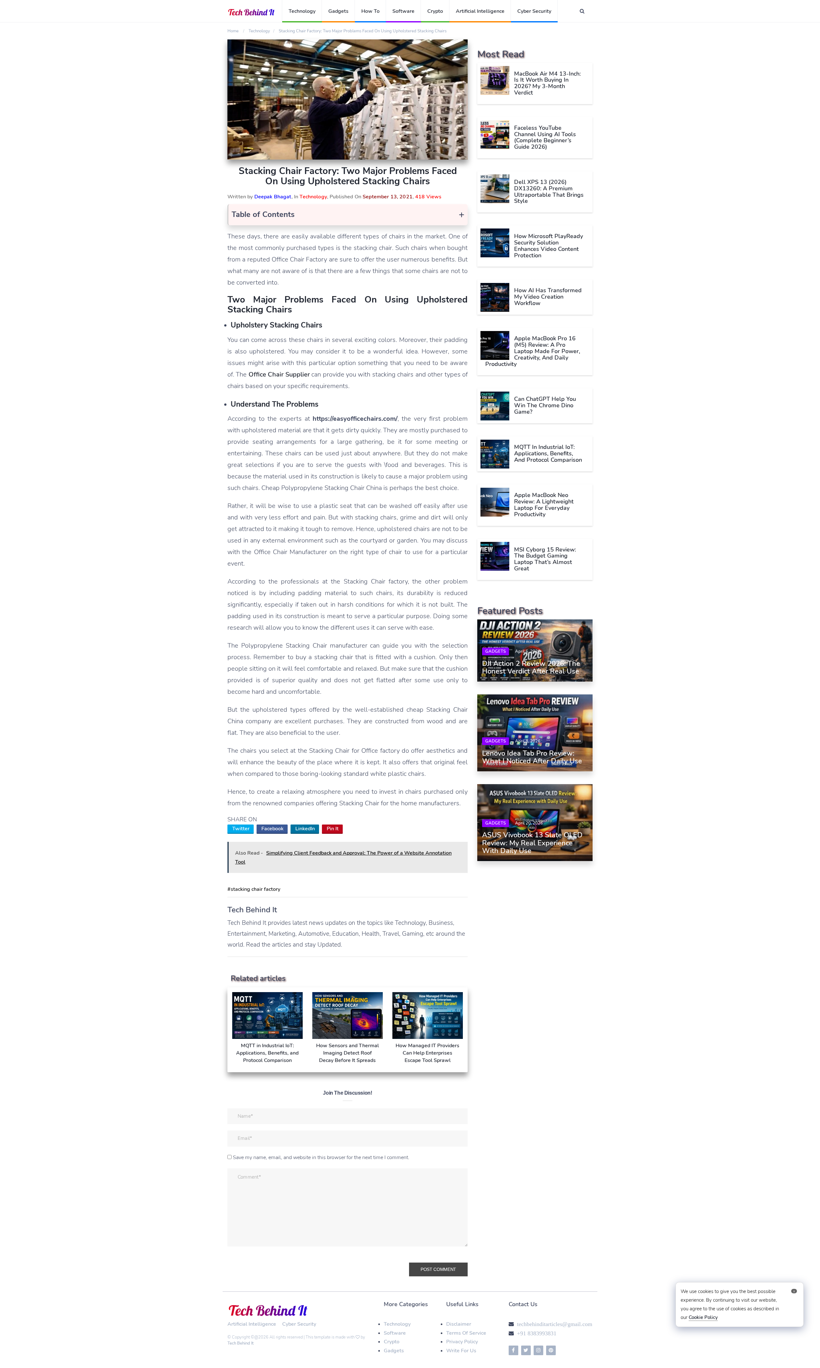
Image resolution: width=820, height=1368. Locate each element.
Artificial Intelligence (480, 11)
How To (370, 11)
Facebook (272, 828)
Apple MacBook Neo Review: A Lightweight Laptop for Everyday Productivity (544, 505)
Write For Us (461, 1350)
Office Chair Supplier (279, 374)
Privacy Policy (462, 1341)
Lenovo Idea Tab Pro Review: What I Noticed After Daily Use (532, 757)
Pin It (333, 828)
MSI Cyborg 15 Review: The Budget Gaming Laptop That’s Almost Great (545, 559)
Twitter (241, 828)
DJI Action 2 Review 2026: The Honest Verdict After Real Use (531, 667)
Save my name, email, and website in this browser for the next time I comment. (321, 1157)
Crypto (435, 11)
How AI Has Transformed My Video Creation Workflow (548, 297)
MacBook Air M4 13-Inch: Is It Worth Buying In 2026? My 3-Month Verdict (547, 83)
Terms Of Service (466, 1333)
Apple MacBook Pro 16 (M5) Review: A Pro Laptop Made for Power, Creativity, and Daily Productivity (532, 351)
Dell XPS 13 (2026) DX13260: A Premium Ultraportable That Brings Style (549, 191)
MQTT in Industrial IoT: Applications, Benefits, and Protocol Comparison (548, 454)
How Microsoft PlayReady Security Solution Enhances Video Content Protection (548, 245)
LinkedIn (305, 828)
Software (403, 11)
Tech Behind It (240, 1343)
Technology (302, 11)
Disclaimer (458, 1324)
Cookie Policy (703, 1317)
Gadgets (338, 11)
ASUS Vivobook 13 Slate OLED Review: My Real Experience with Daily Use (532, 843)
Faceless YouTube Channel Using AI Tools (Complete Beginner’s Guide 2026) (545, 137)
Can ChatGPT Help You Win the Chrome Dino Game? (545, 405)
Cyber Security (534, 11)
